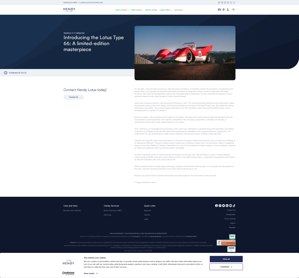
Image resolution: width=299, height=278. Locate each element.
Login (146, 219)
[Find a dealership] (223, 9)
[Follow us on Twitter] (225, 2)
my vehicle (151, 10)
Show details (89, 273)
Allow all (226, 259)
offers (165, 10)
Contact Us (73, 97)
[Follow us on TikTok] (234, 2)
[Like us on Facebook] (219, 2)
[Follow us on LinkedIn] (228, 2)
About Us (147, 210)
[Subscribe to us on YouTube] (231, 2)
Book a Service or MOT (113, 210)
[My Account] (228, 9)
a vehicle (121, 10)
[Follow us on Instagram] (222, 2)
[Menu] (233, 9)
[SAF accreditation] (226, 237)
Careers (147, 215)
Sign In (232, 223)
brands (136, 10)
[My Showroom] (219, 9)
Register (232, 227)
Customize (225, 267)
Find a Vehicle (230, 219)
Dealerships (230, 214)
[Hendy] (69, 10)
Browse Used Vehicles (72, 210)
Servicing (178, 10)
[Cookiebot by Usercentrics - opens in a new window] (68, 273)
